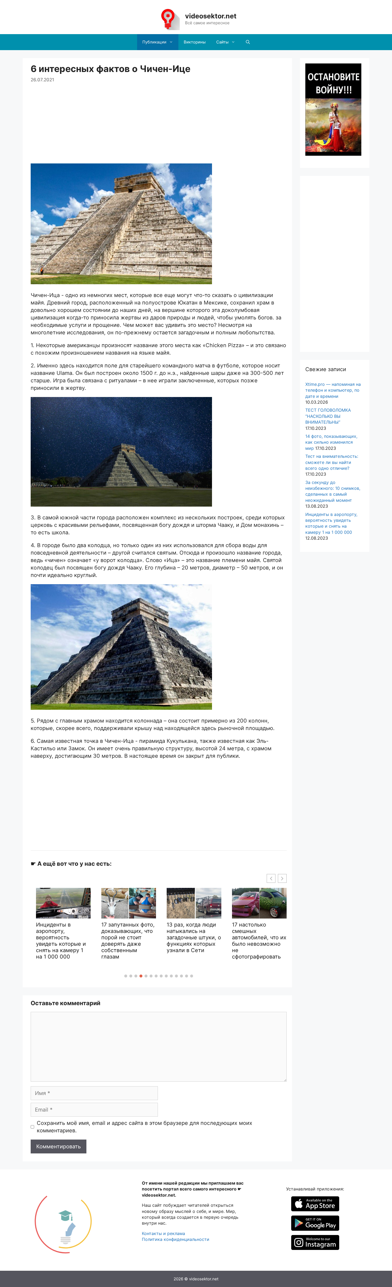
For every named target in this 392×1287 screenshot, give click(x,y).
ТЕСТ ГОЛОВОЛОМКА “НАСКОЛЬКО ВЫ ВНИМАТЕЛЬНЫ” (328, 416)
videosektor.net (211, 16)
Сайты (222, 42)
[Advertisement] (159, 120)
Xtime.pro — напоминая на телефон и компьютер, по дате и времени (333, 390)
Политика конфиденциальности (175, 1239)
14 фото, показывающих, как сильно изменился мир (331, 442)
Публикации (154, 42)
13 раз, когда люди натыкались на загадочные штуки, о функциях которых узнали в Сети (128, 937)
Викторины (195, 42)
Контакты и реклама (163, 1233)
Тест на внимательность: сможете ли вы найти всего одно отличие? (331, 462)
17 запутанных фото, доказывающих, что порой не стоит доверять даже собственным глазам (62, 940)
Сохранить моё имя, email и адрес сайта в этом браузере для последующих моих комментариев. (144, 1127)
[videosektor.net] (168, 18)
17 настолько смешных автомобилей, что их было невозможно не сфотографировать (194, 940)
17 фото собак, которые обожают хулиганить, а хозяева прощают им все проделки (256, 948)
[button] (125, 976)
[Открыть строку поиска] (248, 42)
